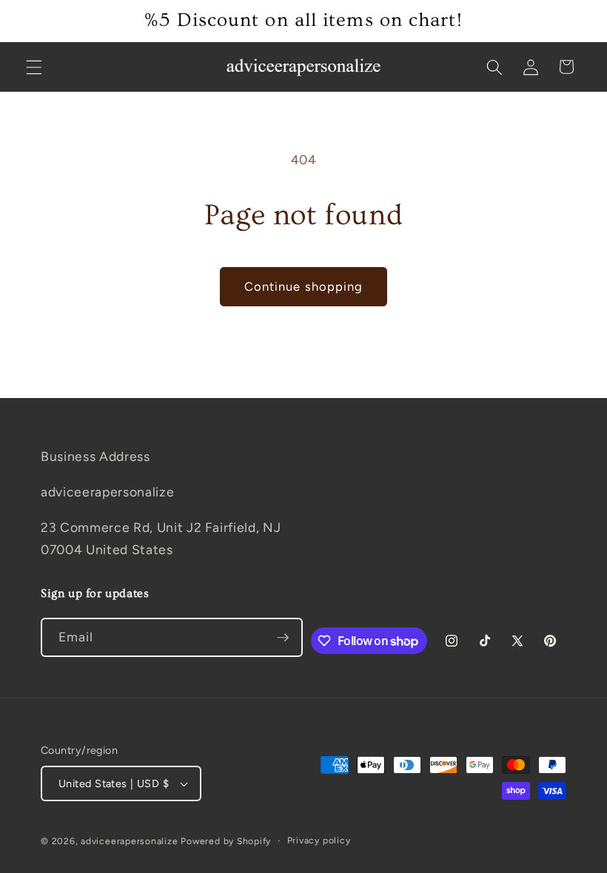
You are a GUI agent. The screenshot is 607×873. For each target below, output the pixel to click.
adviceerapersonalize (129, 841)
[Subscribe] (283, 638)
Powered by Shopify (226, 841)
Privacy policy (319, 840)
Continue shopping (303, 286)
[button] (34, 66)
